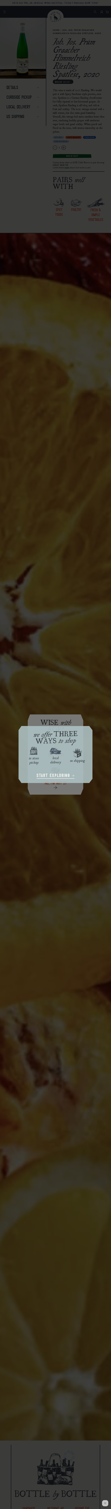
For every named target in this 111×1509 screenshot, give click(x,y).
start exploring (54, 776)
